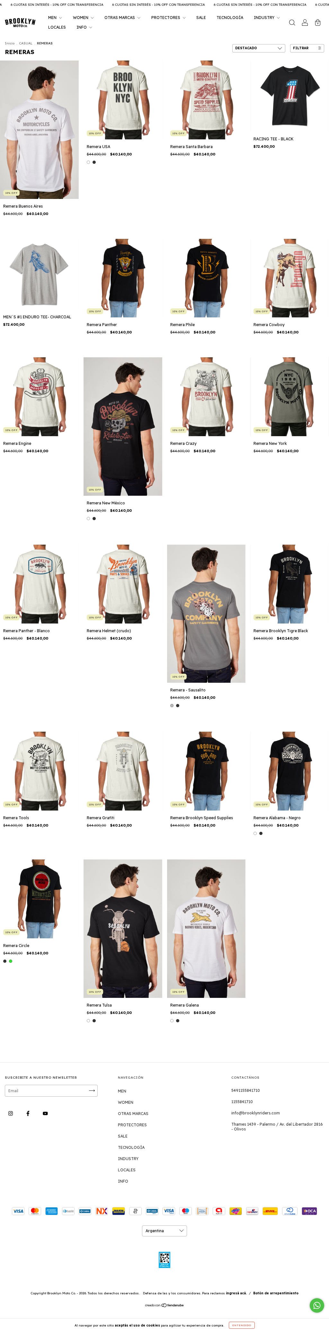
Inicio (9, 43)
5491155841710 (245, 1090)
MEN (53, 17)
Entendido (241, 1325)
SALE (201, 17)
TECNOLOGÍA (230, 17)
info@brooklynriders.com (255, 1113)
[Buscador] (292, 23)
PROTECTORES (166, 17)
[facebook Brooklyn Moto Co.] (28, 1113)
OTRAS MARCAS (120, 17)
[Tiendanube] (165, 1306)
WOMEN (81, 17)
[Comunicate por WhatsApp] (317, 1305)
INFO (82, 27)
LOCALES (57, 27)
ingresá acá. (236, 1293)
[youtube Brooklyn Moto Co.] (45, 1113)
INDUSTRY (264, 17)
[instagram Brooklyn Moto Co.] (11, 1113)
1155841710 (242, 1101)
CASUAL (25, 43)
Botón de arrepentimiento (275, 1293)
